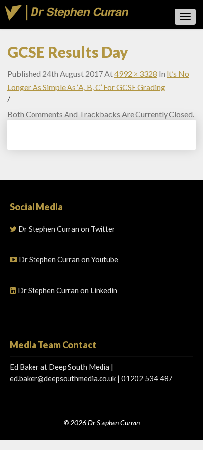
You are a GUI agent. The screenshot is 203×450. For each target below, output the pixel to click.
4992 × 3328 (135, 73)
